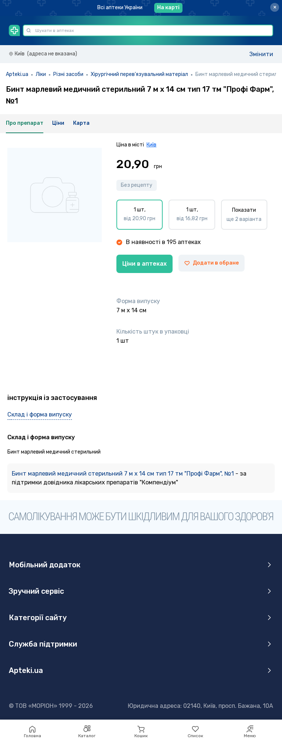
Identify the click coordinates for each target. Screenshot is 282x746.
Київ (151, 145)
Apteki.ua (17, 74)
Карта (81, 123)
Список (195, 735)
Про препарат (24, 123)
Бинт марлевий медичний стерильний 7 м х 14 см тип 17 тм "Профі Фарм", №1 (123, 473)
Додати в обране (216, 263)
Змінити (261, 54)
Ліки (41, 74)
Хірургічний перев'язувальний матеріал (139, 74)
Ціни (58, 123)
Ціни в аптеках (144, 263)
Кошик (141, 735)
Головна (32, 735)
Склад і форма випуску (39, 414)
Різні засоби (68, 74)
